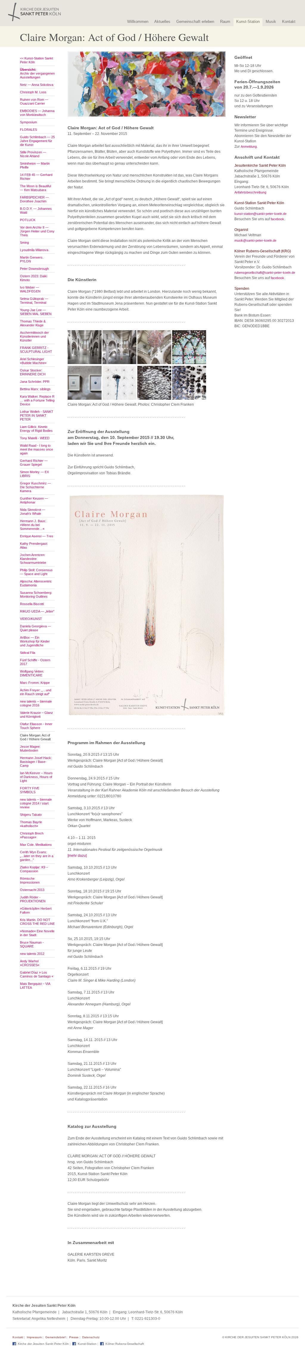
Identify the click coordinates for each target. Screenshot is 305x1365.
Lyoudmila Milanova (34, 250)
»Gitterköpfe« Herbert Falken (36, 910)
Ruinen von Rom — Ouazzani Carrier (34, 101)
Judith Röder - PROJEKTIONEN (33, 899)
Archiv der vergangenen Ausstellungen (37, 73)
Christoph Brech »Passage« (31, 835)
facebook (277, 219)
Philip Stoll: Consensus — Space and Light (36, 572)
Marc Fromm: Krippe (35, 682)
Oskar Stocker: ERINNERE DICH (33, 372)
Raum (225, 21)
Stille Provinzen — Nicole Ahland (33, 154)
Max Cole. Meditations (36, 844)
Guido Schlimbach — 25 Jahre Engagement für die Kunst (37, 141)
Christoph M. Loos (33, 92)
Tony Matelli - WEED (34, 438)
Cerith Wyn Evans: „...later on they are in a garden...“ (36, 856)
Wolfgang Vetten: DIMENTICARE (32, 673)
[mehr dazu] (77, 856)
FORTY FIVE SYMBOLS (29, 790)
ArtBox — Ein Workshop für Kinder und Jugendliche (35, 641)
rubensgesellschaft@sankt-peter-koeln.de (264, 272)
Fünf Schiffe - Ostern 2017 (35, 662)
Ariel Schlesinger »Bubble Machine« (33, 361)
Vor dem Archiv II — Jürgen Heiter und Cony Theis (37, 231)
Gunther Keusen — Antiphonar (34, 500)
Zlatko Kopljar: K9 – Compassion (34, 869)
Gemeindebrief (55, 1337)
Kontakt (288, 21)
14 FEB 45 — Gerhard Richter (36, 176)
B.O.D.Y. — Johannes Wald (36, 210)
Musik (271, 21)
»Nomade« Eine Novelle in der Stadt (37, 933)
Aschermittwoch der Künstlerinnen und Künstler (34, 336)
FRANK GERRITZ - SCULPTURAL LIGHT (36, 349)
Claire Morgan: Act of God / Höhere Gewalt (35, 737)
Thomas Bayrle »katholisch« (31, 824)
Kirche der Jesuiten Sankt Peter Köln (43, 1343)
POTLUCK (27, 220)
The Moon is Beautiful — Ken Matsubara (35, 188)
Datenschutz (90, 1337)
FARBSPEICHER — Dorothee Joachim (34, 199)
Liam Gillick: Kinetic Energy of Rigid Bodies (36, 428)
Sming (24, 242)
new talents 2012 (32, 953)
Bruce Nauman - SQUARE (32, 944)
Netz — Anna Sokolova (36, 84)
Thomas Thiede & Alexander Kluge (33, 323)
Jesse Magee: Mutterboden (30, 748)
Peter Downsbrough (34, 268)
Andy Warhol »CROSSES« (29, 963)
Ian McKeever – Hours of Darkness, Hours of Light (36, 777)
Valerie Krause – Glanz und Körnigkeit (36, 714)
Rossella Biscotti (32, 604)
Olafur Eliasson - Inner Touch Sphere (36, 726)
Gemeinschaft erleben (195, 21)
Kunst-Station (248, 21)
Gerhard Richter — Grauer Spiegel (34, 462)
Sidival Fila (27, 652)
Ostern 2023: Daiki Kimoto (33, 278)
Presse (74, 1337)
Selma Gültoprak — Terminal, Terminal (34, 300)
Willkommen (137, 21)
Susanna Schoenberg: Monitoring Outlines (36, 594)
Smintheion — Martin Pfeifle (35, 165)
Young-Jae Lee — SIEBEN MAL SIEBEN (36, 312)
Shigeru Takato (31, 814)
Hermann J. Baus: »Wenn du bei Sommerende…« (33, 524)
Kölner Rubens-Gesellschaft (124, 1343)
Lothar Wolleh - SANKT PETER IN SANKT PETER (36, 415)
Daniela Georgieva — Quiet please (35, 628)
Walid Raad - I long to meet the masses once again (36, 449)
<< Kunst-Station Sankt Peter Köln (36, 60)
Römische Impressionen (30, 880)
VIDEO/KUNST (31, 619)
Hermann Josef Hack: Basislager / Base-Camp (36, 761)
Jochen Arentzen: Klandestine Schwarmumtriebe (33, 558)
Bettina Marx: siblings (35, 389)
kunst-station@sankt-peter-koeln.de (260, 213)
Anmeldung (249, 146)
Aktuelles (162, 21)
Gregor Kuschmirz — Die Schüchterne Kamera (35, 487)
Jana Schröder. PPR (34, 381)
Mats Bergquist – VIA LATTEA (35, 985)
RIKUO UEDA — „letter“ (37, 611)
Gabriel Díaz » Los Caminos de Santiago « (36, 974)
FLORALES (28, 129)
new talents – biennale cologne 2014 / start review (36, 803)
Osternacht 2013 (32, 890)
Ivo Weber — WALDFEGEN (30, 289)
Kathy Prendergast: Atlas (34, 545)
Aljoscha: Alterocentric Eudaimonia (36, 583)
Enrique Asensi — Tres (36, 536)
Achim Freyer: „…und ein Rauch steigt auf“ (35, 692)
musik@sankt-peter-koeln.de (255, 240)
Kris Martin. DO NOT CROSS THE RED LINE (37, 921)
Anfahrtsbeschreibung (250, 192)
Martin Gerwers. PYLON (31, 259)
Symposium (28, 122)
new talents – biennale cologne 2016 (36, 703)
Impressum (34, 1337)
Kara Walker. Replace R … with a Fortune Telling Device (37, 400)
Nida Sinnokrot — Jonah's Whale (32, 511)
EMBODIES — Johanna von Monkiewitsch (37, 112)
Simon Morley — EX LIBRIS (34, 474)
